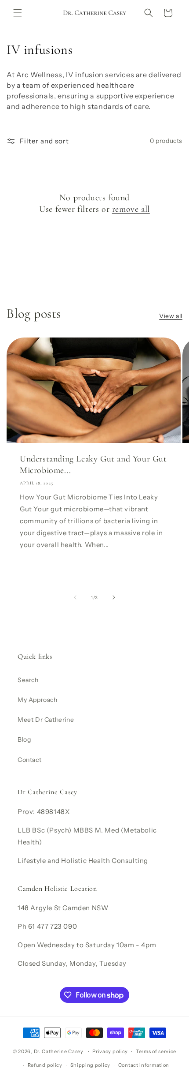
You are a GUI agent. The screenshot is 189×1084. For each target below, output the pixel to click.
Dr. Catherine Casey (59, 1051)
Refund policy (45, 1065)
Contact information (143, 1065)
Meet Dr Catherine (46, 720)
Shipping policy (90, 1065)
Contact (29, 760)
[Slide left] (75, 597)
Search (28, 680)
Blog (24, 739)
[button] (17, 13)
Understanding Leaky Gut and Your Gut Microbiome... (93, 464)
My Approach (38, 700)
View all (170, 316)
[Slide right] (114, 597)
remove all (131, 209)
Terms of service (156, 1051)
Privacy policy (110, 1051)
